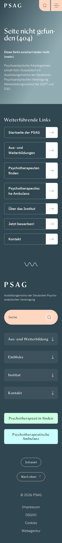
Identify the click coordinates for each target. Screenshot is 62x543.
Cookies (31, 522)
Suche (12, 317)
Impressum (31, 507)
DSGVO (31, 514)
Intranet (31, 462)
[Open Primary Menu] (56, 5)
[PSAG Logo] (14, 5)
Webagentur (31, 530)
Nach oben (28, 477)
